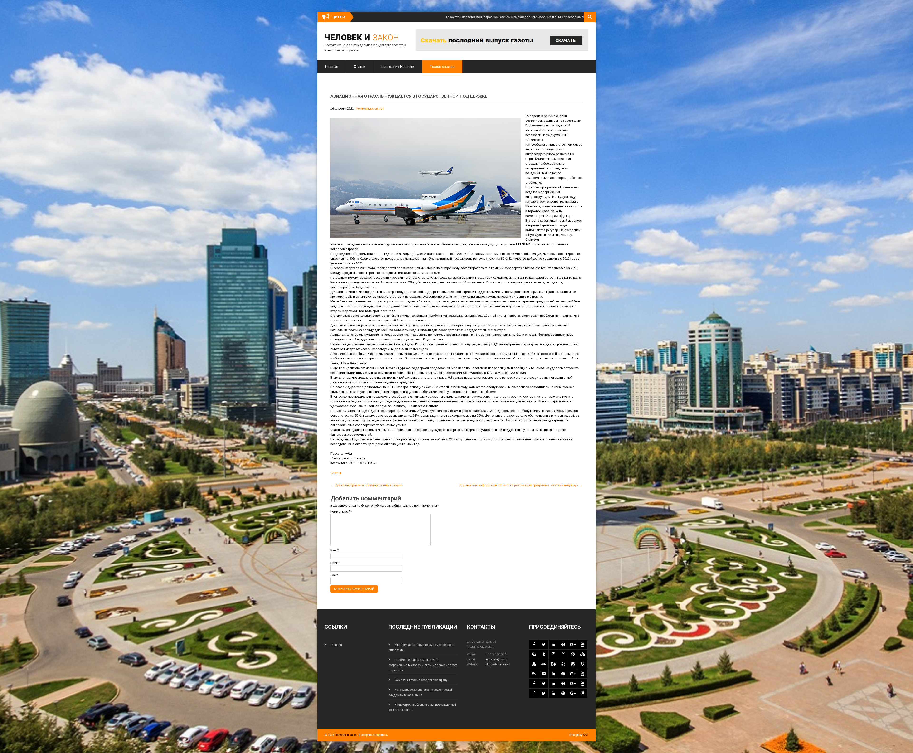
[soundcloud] (543, 664)
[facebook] (534, 644)
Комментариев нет (370, 108)
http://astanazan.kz (498, 664)
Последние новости (397, 66)
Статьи (359, 66)
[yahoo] (563, 654)
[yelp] (563, 664)
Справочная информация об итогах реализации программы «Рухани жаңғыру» (521, 485)
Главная (331, 66)
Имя (334, 550)
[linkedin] (553, 644)
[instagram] (553, 654)
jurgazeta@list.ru (497, 659)
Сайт (334, 575)
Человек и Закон (346, 735)
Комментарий (341, 511)
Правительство (442, 66)
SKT (585, 735)
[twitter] (543, 644)
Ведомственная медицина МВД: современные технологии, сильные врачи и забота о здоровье (423, 665)
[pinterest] (563, 644)
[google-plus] (573, 644)
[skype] (534, 654)
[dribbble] (573, 654)
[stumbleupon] (582, 654)
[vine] (582, 664)
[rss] (534, 673)
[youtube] (582, 644)
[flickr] (543, 673)
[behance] (553, 664)
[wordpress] (573, 664)
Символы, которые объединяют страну (421, 680)
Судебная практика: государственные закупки (366, 485)
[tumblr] (543, 654)
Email (335, 562)
